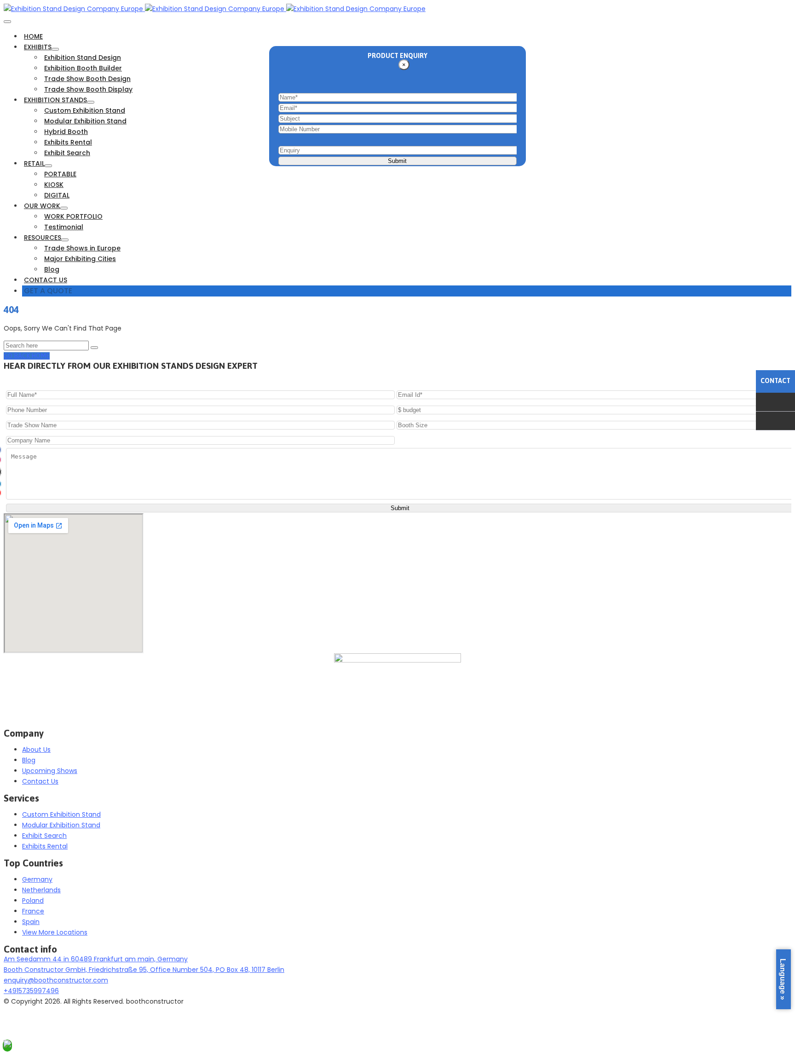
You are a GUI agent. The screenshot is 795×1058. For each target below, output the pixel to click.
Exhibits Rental (68, 142)
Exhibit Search (67, 152)
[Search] (94, 347)
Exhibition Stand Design (82, 57)
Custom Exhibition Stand (84, 110)
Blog (51, 269)
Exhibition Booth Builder (83, 68)
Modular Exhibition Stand (85, 121)
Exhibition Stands (55, 100)
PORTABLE (60, 174)
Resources (42, 237)
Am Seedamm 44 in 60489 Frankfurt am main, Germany (96, 959)
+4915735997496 (31, 990)
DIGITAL (56, 195)
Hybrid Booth (66, 131)
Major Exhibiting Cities (80, 258)
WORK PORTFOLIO (73, 216)
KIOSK (53, 184)
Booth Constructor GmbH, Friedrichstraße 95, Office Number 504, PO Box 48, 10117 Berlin (144, 969)
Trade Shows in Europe (82, 248)
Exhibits (38, 47)
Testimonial (63, 227)
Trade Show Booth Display (88, 89)
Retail (34, 163)
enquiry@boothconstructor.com (56, 980)
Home (33, 36)
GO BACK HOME (27, 356)
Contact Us (45, 280)
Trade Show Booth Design (87, 78)
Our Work (42, 205)
